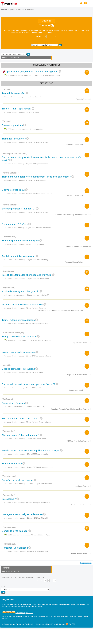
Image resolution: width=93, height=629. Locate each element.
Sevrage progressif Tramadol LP (18, 208)
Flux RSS (71, 624)
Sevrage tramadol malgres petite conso (22, 514)
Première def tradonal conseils (17, 480)
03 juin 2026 (38, 278)
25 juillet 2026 (37, 142)
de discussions (85, 563)
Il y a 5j (32, 112)
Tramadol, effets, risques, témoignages (39, 32)
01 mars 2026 (41, 535)
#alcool (74, 554)
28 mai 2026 (40, 340)
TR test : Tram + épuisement (16, 108)
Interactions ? (9, 499)
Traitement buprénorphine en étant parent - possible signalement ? (36, 176)
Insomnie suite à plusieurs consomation (22, 304)
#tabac (72, 390)
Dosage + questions (12, 125)
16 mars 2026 (38, 518)
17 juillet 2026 (37, 164)
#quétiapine (51, 310)
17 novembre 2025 (46, 75)
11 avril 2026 (40, 467)
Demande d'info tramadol (15, 531)
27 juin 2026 (35, 244)
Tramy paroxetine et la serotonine (19, 336)
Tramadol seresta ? (12, 463)
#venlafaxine (78, 262)
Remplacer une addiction (15, 548)
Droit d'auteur (7, 616)
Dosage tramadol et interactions (18, 369)
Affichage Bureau (8, 624)
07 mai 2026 (38, 422)
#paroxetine (78, 343)
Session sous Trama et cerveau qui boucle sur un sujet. (31, 450)
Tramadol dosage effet (13, 93)
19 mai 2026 (34, 388)
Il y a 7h (33, 97)
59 (55, 36)
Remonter (6, 568)
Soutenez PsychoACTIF (24, 613)
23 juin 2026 (37, 260)
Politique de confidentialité (44, 624)
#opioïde (69, 409)
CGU (56, 624)
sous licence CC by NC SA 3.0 (68, 616)
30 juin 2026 (38, 228)
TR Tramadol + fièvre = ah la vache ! (20, 418)
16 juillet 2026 (36, 180)
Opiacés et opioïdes (16, 9)
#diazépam (68, 310)
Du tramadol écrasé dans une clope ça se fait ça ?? (28, 384)
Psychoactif (5, 578)
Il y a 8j (36, 129)
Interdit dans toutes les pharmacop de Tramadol (26, 275)
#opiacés (79, 99)
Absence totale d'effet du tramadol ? (20, 435)
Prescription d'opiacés (13, 403)
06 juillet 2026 (37, 212)
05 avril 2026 (39, 484)
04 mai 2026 (37, 439)
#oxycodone (78, 409)
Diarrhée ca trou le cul (13, 190)
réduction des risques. (35, 606)
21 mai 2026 (34, 372)
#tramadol (87, 99)
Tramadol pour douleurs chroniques (20, 240)
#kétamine (70, 145)
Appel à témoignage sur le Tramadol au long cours (32, 71)
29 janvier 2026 (37, 551)
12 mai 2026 (36, 407)
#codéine (55, 409)
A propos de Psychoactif (24, 624)
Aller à (3, 587)
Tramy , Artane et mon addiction (18, 320)
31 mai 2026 (38, 295)
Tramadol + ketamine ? (14, 138)
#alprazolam (78, 310)
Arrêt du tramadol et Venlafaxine (18, 256)
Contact (62, 624)
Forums (4, 9)
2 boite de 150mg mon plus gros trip (20, 291)
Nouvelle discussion (10, 58)
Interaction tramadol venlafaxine (18, 352)
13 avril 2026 (37, 454)
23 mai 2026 (38, 356)
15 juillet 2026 (39, 193)
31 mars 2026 (38, 502)
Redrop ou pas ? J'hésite (15, 224)
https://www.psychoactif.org (43, 616)
